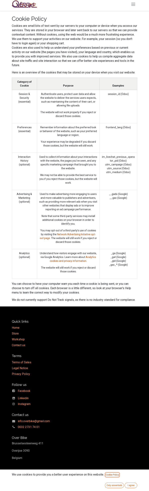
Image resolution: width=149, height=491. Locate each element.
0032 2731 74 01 (29, 427)
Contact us (18, 345)
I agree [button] (131, 485)
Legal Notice (20, 368)
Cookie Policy (112, 475)
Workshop (18, 339)
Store (15, 333)
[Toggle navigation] (133, 4)
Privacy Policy (21, 374)
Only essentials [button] (114, 485)
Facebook (24, 391)
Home (15, 327)
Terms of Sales (21, 362)
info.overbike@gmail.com (34, 421)
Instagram (24, 404)
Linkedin (23, 398)
